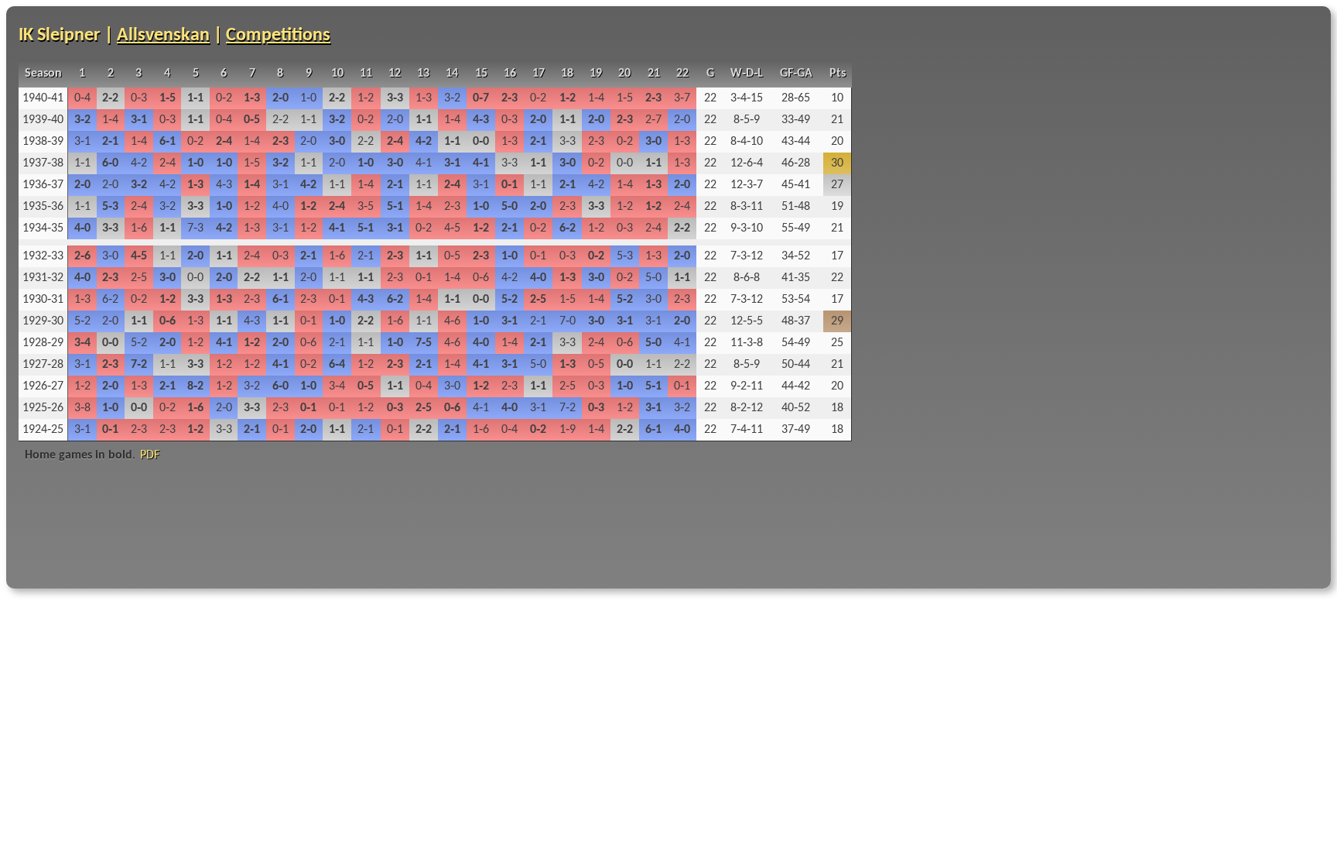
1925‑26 (42, 408)
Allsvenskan (163, 35)
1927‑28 (42, 365)
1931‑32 (42, 278)
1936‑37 (42, 185)
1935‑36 (42, 207)
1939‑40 (42, 120)
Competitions (278, 35)
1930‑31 (42, 299)
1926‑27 (42, 386)
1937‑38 (42, 163)
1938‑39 (42, 142)
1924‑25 (42, 430)
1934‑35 (42, 228)
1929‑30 (42, 321)
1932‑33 (42, 256)
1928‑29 (42, 343)
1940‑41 (42, 98)
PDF (149, 455)
